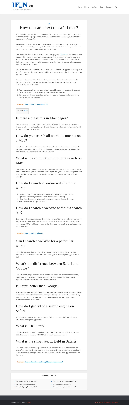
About (101, 402)
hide (25, 111)
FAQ (49, 24)
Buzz (101, 7)
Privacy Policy (107, 402)
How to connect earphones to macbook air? (64, 387)
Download (109, 7)
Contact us (115, 402)
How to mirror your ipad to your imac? (26, 381)
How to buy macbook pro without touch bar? (65, 381)
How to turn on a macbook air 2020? (25, 384)
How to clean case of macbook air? (62, 384)
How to (86, 7)
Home (96, 402)
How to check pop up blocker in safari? (26, 387)
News (80, 7)
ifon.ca (29, 402)
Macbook (64, 55)
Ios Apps (94, 7)
